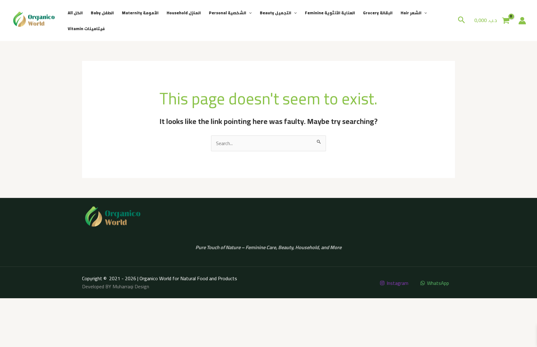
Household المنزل (184, 12)
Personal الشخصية (227, 12)
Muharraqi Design (130, 286)
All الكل (75, 12)
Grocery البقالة (377, 12)
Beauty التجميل (275, 12)
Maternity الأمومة (140, 12)
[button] (249, 12)
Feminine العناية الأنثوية (330, 12)
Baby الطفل (102, 12)
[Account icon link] (522, 21)
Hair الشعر (411, 12)
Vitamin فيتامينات (86, 28)
